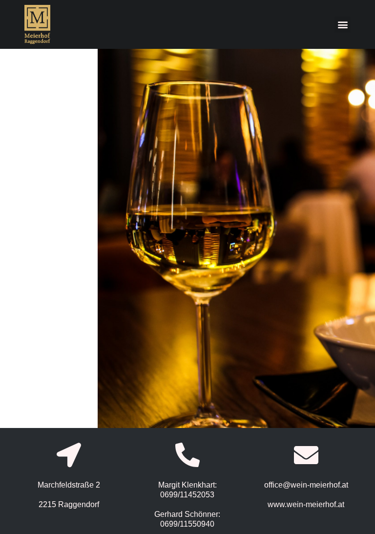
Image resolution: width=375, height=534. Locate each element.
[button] (342, 25)
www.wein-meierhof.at (306, 504)
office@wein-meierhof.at (306, 485)
